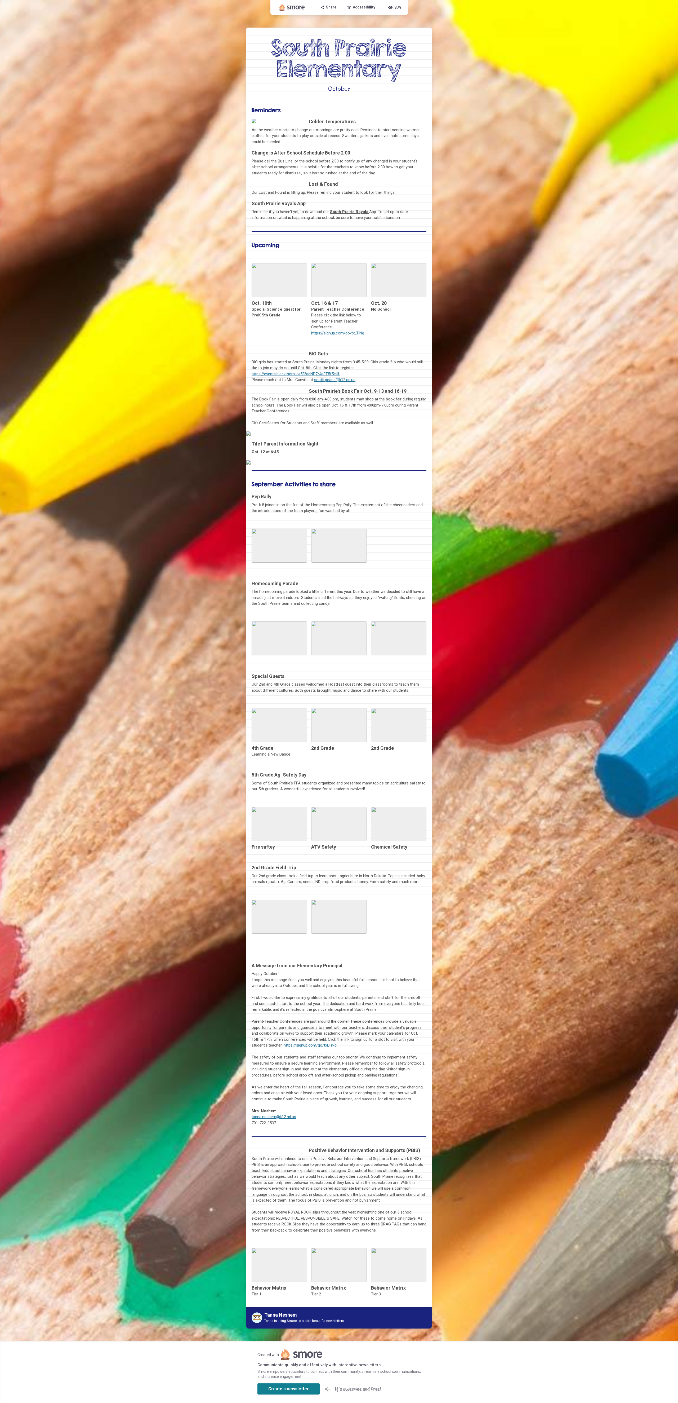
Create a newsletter (288, 1388)
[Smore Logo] (292, 7)
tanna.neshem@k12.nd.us (274, 1116)
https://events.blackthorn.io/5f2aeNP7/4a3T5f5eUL (296, 374)
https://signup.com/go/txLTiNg (337, 333)
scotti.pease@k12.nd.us (334, 379)
